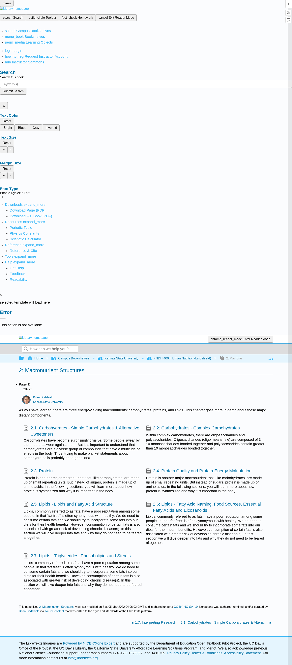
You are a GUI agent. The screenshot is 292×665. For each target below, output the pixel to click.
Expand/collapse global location (270, 357)
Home (39, 358)
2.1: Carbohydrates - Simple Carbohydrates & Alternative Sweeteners (85, 431)
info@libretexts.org (82, 658)
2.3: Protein (42, 470)
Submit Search (13, 91)
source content (54, 611)
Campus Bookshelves (73, 358)
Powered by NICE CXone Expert (89, 643)
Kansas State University (121, 358)
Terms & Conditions (206, 653)
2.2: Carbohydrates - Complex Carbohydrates (196, 427)
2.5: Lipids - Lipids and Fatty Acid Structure (72, 504)
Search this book (12, 77)
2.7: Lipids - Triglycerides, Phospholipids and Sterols (81, 555)
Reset (7, 121)
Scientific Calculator (25, 239)
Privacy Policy (178, 653)
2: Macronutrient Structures (56, 606)
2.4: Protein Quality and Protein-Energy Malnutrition (202, 470)
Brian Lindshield (43, 397)
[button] (17, 274)
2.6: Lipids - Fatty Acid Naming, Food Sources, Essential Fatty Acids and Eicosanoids (207, 507)
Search (26, 349)
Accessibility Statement (242, 653)
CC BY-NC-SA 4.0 (186, 606)
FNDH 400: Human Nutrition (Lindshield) (182, 358)
